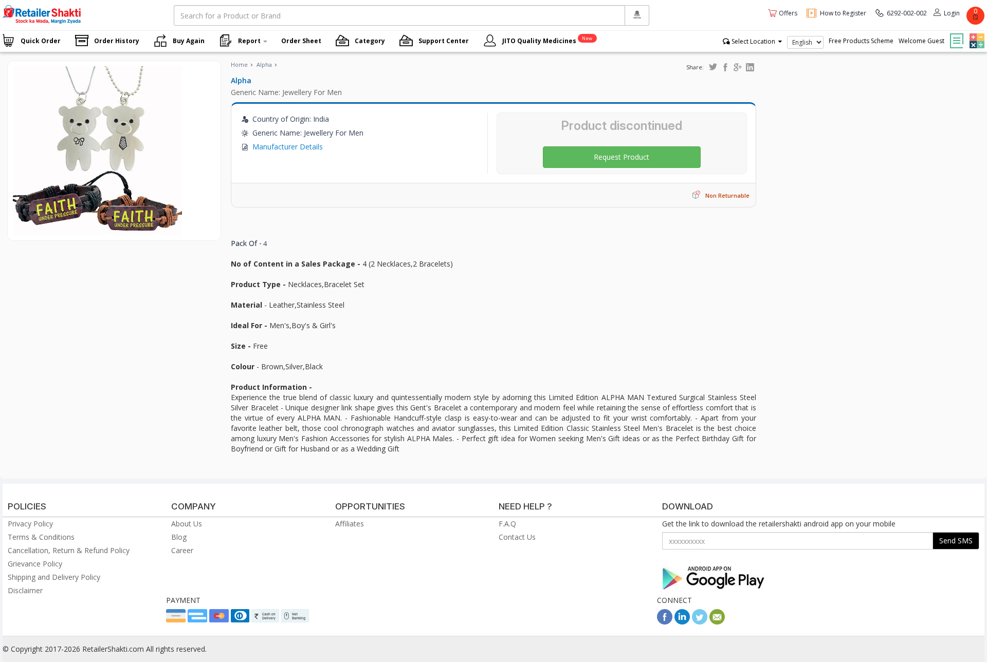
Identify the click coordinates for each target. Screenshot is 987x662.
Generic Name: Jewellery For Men (286, 92)
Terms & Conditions (41, 537)
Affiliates (349, 523)
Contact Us (517, 537)
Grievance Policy (35, 564)
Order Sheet (301, 40)
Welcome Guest (921, 40)
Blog (179, 537)
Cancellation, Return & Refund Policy (69, 550)
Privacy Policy (30, 523)
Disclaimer (25, 590)
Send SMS (956, 540)
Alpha (264, 64)
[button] (975, 33)
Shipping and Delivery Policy (54, 577)
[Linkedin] (682, 622)
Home (239, 64)
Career (182, 550)
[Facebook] (664, 622)
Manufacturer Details (287, 147)
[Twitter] (699, 622)
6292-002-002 (907, 13)
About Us (186, 523)
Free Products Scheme (861, 40)
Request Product (621, 157)
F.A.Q (507, 523)
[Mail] (717, 622)
